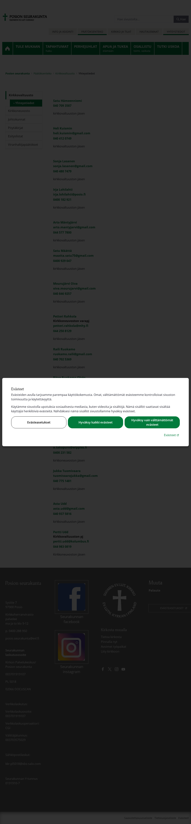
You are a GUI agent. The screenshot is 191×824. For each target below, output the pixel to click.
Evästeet (172, 435)
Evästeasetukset (38, 422)
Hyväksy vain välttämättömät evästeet (152, 422)
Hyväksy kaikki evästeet (95, 422)
